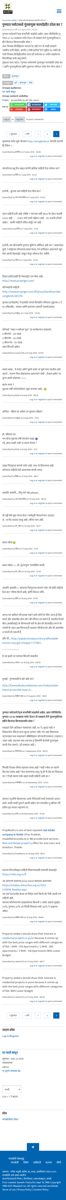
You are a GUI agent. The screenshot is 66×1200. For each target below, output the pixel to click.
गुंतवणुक (15, 76)
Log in (7, 119)
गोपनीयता (28, 1179)
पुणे (15, 82)
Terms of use (9, 1190)
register (20, 119)
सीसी (58, 1162)
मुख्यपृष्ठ (14, 20)
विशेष (25, 1162)
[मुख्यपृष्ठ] (8, 8)
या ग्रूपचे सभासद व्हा (11, 1071)
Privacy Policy (24, 1190)
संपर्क (49, 1179)
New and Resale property (17, 843)
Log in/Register (10, 1036)
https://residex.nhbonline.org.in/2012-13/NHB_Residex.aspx (24, 887)
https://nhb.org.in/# (14, 874)
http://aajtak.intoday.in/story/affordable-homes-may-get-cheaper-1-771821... (30, 640)
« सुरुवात (13, 134)
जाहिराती (37, 1162)
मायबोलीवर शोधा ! (10, 1119)
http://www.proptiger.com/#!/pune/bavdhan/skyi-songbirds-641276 (31, 293)
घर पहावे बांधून (9, 92)
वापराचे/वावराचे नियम (12, 1179)
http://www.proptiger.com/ (18, 281)
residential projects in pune (18, 938)
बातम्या (49, 1162)
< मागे (27, 134)
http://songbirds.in (38, 141)
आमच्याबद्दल (39, 1179)
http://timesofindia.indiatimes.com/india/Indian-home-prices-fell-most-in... (30, 687)
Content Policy (40, 1190)
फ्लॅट (31, 82)
